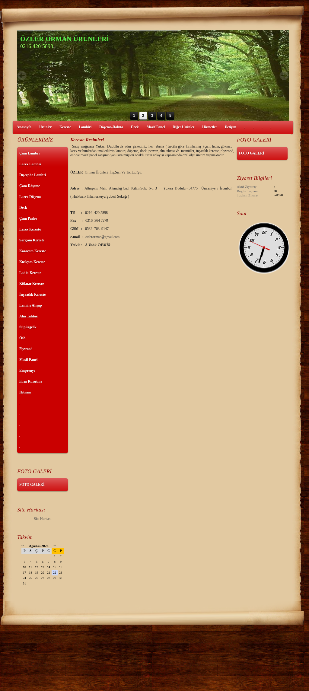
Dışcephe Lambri (32, 175)
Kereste (65, 127)
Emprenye (27, 370)
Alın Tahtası (28, 316)
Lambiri (85, 127)
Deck (135, 127)
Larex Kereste (30, 229)
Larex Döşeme (30, 197)
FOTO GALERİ (32, 484)
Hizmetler (209, 127)
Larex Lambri (30, 164)
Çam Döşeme (29, 186)
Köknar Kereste (31, 284)
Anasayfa (24, 127)
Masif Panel (156, 127)
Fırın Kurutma (30, 381)
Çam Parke (28, 218)
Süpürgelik (28, 327)
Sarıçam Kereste (31, 240)
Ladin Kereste (30, 273)
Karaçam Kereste (32, 251)
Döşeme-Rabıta (111, 127)
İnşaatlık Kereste (32, 294)
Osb (22, 338)
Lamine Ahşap (30, 305)
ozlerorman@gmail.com (102, 237)
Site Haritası (42, 519)
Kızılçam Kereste (32, 262)
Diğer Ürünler (183, 127)
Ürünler (45, 127)
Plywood (26, 349)
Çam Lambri (29, 153)
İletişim (230, 127)
